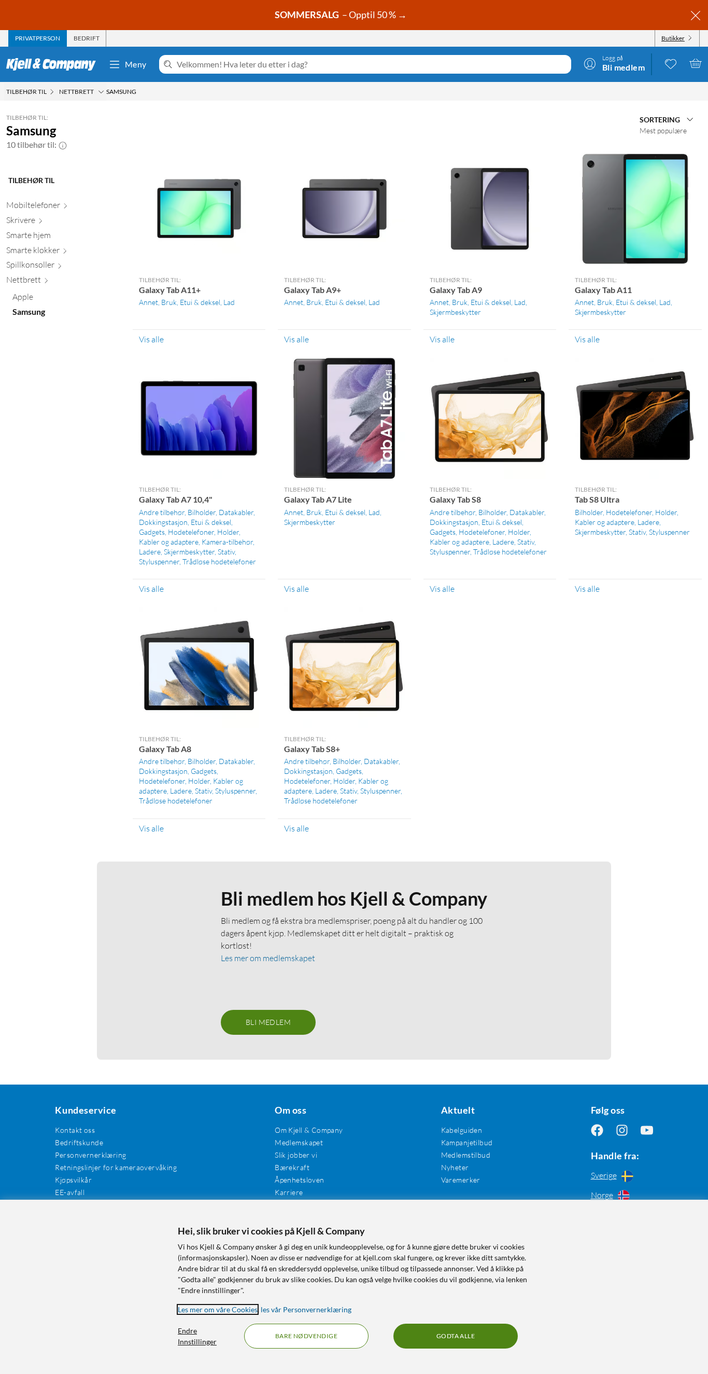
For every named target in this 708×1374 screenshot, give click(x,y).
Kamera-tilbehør (227, 541)
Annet (148, 302)
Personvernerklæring (90, 1154)
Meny (136, 64)
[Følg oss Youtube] (647, 1129)
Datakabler (236, 512)
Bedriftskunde (79, 1142)
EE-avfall (69, 1192)
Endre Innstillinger (197, 1336)
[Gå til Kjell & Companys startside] (54, 64)
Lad (229, 302)
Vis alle (151, 339)
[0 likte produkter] (670, 63)
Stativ (226, 551)
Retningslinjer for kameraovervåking (116, 1167)
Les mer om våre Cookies (218, 1309)
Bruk (169, 302)
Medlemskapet (299, 1142)
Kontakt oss (75, 1130)
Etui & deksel (200, 302)
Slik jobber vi (296, 1154)
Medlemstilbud (465, 1154)
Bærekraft (292, 1167)
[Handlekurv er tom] (695, 63)
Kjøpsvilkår (73, 1179)
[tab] (37, 38)
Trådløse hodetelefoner (219, 561)
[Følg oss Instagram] (622, 1129)
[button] (62, 144)
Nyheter (455, 1167)
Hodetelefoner (191, 532)
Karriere (289, 1192)
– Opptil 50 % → (341, 14)
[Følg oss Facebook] (597, 1129)
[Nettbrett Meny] (101, 92)
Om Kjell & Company (309, 1130)
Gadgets (152, 532)
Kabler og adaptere (169, 541)
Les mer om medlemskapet (268, 958)
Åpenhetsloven (299, 1179)
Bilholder (202, 512)
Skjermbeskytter (455, 312)
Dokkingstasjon (163, 522)
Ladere (150, 551)
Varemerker (460, 1179)
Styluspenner (159, 561)
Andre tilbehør (162, 512)
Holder (228, 532)
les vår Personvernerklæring (306, 1309)
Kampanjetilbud (467, 1142)
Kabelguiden (462, 1130)
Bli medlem (268, 1022)
